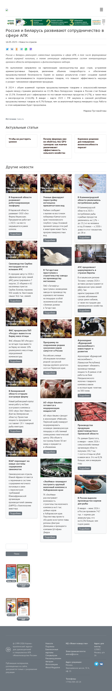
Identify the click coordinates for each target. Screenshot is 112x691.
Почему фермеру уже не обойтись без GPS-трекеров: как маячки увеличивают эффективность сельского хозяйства (55, 145)
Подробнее (15, 234)
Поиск (16, 553)
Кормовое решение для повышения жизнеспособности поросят (88, 143)
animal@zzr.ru (72, 654)
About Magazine (53, 667)
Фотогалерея (52, 664)
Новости (49, 643)
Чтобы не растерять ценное (20, 140)
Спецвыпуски (51, 655)
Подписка (50, 646)
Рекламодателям (53, 658)
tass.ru (20, 118)
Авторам (49, 661)
